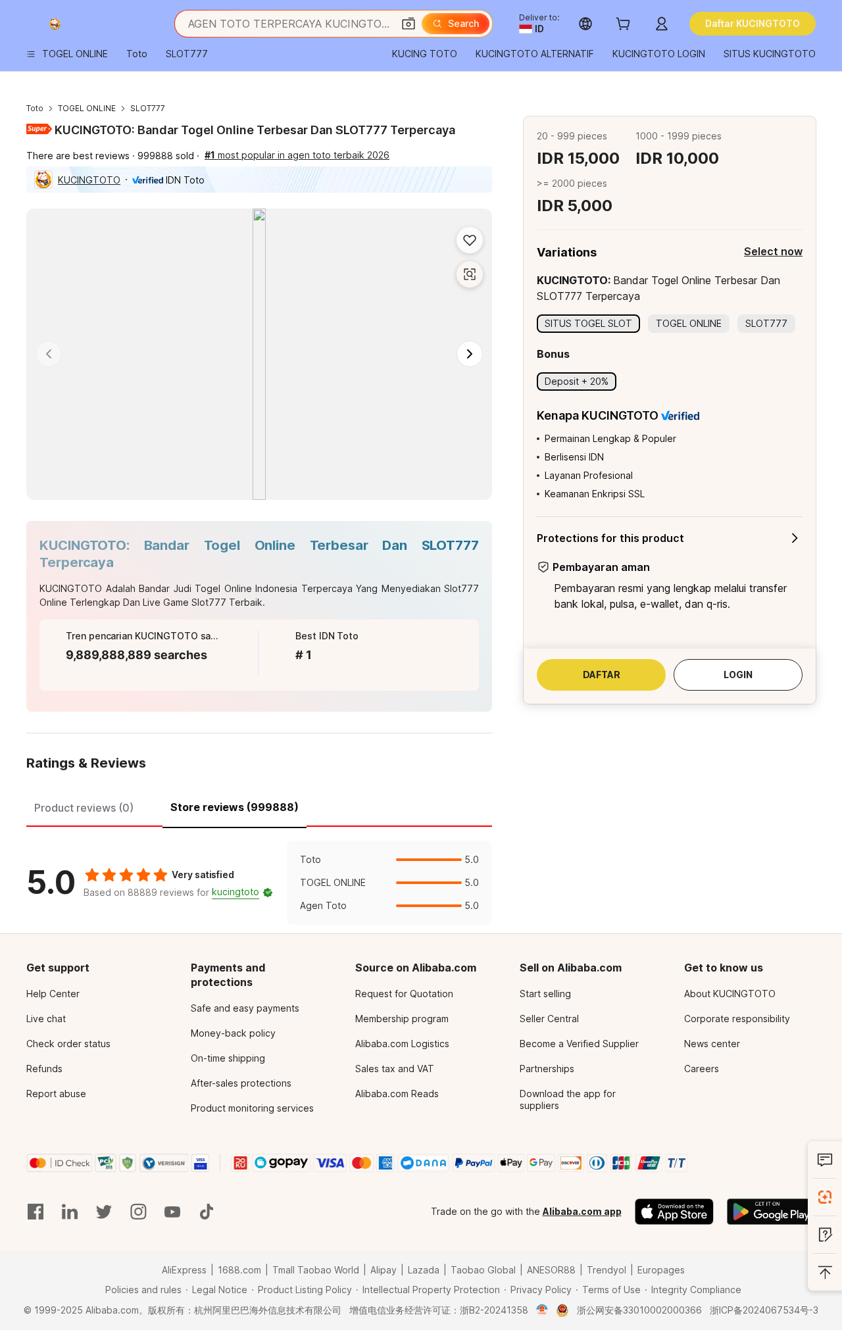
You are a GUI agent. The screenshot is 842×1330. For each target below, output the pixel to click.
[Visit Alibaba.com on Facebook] (35, 1211)
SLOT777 (147, 108)
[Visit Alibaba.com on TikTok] (206, 1211)
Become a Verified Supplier (579, 1043)
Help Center (53, 993)
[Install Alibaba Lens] (825, 1197)
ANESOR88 (551, 1269)
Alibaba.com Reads (397, 1093)
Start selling (545, 993)
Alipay (383, 1269)
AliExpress (184, 1269)
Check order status (68, 1043)
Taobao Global (483, 1269)
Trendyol (606, 1269)
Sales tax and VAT (394, 1068)
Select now (773, 251)
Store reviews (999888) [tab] (234, 807)
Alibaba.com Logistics (402, 1043)
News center (712, 1043)
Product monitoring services (252, 1108)
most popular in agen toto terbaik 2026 (297, 154)
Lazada (423, 1269)
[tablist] (259, 806)
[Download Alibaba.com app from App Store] (674, 1211)
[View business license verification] (542, 1310)
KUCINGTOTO (89, 179)
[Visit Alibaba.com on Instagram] (138, 1211)
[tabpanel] (259, 882)
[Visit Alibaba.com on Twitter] (104, 1211)
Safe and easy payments (245, 1008)
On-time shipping (228, 1058)
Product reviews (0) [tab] (84, 807)
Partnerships (547, 1068)
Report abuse (56, 1093)
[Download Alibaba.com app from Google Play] (771, 1211)
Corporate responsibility (737, 1018)
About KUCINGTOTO (730, 993)
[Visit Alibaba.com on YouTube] (172, 1211)
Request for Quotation (404, 993)
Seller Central (549, 1018)
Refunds (44, 1068)
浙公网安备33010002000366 (639, 1310)
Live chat (46, 1018)
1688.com (239, 1269)
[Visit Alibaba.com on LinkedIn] (70, 1211)
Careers (701, 1068)
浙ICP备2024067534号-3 (764, 1310)
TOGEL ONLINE (87, 108)
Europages (661, 1269)
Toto (34, 108)
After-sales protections (241, 1083)
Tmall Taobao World (315, 1269)
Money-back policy (233, 1033)
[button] (408, 23)
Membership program (402, 1018)
